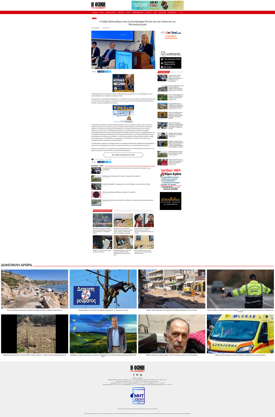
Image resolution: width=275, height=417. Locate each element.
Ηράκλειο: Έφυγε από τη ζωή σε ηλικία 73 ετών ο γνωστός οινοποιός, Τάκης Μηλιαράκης (172, 355)
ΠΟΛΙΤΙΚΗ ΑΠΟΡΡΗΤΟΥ (141, 408)
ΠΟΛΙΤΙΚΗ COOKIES (152, 408)
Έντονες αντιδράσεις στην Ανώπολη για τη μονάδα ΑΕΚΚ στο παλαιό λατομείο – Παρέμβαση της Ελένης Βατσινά (176, 115)
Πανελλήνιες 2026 (138, 12)
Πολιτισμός (162, 12)
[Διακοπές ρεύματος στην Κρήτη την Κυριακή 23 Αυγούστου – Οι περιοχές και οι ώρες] (103, 289)
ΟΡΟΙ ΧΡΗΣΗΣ (130, 408)
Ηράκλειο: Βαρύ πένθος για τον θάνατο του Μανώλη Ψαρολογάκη (175, 135)
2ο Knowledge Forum (99, 159)
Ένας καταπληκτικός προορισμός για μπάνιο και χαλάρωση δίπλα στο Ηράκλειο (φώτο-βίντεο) (34, 310)
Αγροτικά (148, 12)
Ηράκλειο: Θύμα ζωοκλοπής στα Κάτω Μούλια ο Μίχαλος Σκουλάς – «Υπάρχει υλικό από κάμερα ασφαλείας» (34, 355)
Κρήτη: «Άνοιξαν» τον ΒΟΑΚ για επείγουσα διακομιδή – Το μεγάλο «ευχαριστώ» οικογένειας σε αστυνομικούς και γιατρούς (240, 310)
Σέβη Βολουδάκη (108, 159)
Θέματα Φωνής (110, 12)
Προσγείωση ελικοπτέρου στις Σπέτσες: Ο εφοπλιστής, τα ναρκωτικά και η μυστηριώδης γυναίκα (127, 200)
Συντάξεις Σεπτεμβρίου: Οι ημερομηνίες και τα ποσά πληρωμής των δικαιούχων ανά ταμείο (126, 184)
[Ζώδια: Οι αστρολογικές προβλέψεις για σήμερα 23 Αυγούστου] (96, 194)
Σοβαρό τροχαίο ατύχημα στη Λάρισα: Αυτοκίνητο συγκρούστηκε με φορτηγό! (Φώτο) (240, 355)
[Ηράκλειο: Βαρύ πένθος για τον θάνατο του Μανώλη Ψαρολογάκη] (162, 135)
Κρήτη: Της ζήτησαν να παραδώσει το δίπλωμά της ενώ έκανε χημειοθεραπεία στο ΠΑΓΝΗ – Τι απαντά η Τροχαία (175, 125)
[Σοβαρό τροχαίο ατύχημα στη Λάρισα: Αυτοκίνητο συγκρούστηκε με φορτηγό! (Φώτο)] (240, 333)
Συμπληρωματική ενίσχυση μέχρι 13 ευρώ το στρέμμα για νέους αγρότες (121, 176)
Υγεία (155, 12)
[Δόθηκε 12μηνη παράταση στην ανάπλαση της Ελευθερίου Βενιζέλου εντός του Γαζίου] (171, 289)
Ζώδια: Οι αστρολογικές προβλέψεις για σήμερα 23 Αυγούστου (118, 192)
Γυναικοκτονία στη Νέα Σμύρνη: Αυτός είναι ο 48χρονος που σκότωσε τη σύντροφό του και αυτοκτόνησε (175, 78)
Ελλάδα (128, 12)
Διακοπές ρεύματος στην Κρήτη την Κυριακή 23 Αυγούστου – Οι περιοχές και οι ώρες (103, 310)
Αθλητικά (121, 12)
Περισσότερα (172, 12)
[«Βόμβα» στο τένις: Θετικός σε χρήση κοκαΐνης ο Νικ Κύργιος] (102, 242)
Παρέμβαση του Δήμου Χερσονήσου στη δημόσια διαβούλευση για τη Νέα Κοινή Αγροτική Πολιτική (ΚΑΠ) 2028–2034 (103, 355)
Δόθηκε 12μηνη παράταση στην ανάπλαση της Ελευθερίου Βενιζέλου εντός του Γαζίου (171, 310)
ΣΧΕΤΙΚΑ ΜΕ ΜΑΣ (122, 408)
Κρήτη (102, 12)
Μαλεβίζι (95, 12)
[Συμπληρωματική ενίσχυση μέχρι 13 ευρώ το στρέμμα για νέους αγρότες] (96, 178)
